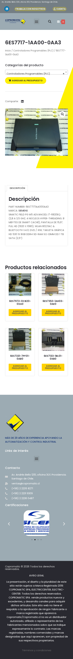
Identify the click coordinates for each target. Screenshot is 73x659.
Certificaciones (16, 505)
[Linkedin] (6, 8)
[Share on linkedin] (22, 101)
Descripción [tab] (17, 188)
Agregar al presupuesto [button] (20, 312)
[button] (36, 21)
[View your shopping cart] (58, 22)
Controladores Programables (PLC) (33, 50)
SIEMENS (23, 210)
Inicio (8, 50)
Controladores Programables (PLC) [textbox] (35, 73)
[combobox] (36, 72)
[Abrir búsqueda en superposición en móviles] (49, 21)
